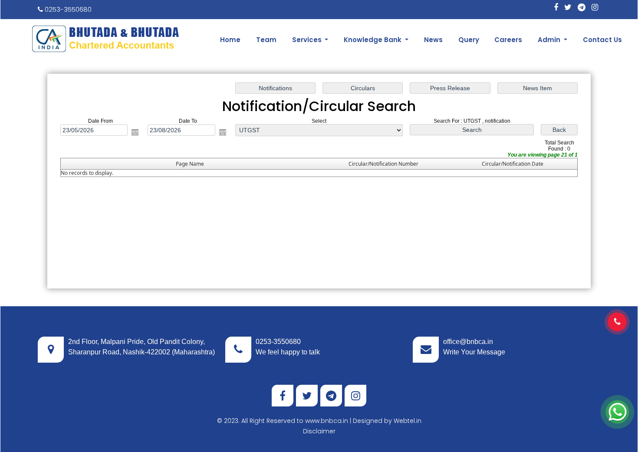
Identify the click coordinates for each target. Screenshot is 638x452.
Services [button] (307, 39)
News (433, 39)
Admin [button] (550, 39)
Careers (508, 39)
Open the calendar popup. (135, 132)
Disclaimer (319, 431)
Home (230, 39)
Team (266, 39)
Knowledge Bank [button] (373, 39)
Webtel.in (407, 420)
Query (468, 39)
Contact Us (602, 39)
